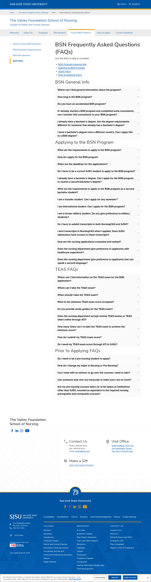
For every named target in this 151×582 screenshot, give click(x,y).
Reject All (115, 577)
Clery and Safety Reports (87, 540)
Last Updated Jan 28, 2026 (20, 553)
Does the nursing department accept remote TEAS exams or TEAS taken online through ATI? (95, 317)
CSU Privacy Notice (75, 579)
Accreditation (63, 517)
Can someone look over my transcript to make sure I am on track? (94, 379)
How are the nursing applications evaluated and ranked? (89, 241)
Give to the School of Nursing (81, 465)
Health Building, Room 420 (123, 446)
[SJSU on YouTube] (85, 507)
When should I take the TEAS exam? (78, 294)
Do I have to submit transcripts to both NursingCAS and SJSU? (93, 224)
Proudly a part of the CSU (19, 542)
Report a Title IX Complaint (122, 548)
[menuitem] (14, 32)
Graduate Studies (51, 540)
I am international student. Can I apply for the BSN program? (91, 206)
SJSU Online (18, 535)
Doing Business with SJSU (121, 537)
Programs (43, 32)
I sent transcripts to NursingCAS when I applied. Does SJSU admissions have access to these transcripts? (91, 232)
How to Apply (103, 32)
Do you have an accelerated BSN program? (82, 103)
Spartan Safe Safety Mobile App (90, 565)
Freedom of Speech (85, 558)
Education (48, 533)
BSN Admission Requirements (27, 49)
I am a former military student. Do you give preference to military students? (94, 215)
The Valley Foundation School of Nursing (33, 13)
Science (47, 558)
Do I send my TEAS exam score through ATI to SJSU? (88, 344)
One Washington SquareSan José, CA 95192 (21, 524)
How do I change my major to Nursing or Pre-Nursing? (88, 365)
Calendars (81, 548)
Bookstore (81, 544)
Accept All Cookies (130, 577)
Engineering (49, 537)
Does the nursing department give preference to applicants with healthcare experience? (93, 250)
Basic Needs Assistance (86, 537)
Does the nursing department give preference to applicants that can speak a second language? (96, 261)
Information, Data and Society (56, 548)
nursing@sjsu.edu (82, 451)
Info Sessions (60, 32)
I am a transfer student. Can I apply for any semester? (88, 199)
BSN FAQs (18, 61)
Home (12, 13)
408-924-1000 (18, 528)
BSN (53, 13)
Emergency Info (116, 540)
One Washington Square (122, 448)
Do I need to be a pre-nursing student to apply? (84, 358)
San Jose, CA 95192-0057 (122, 451)
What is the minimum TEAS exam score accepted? (86, 301)
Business (47, 530)
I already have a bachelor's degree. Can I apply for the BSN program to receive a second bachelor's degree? (95, 179)
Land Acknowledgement (100, 517)
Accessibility (49, 517)
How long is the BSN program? (75, 96)
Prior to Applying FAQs (70, 75)
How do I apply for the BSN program (78, 157)
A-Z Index (81, 530)
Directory (114, 533)
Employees (81, 555)
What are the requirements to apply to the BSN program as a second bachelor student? (96, 190)
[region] (75, 578)
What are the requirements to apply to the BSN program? (89, 150)
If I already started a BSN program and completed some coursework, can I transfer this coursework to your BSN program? (96, 112)
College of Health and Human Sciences (30, 24)
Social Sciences (50, 562)
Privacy (117, 517)
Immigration (82, 562)
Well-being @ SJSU (85, 569)
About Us (28, 32)
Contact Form (116, 530)
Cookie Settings (129, 517)
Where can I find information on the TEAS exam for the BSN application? (91, 278)
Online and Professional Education (58, 555)
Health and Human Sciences (55, 544)
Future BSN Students (81, 32)
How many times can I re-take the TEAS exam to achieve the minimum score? (91, 328)
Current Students (124, 32)
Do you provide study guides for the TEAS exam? (85, 309)
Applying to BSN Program (71, 68)
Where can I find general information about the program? (89, 89)
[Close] (147, 578)
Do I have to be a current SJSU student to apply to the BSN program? (96, 171)
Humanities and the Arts (54, 551)
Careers (80, 551)
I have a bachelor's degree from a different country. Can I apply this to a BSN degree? (95, 133)
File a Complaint (117, 544)
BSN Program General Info (72, 64)
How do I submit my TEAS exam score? (80, 337)
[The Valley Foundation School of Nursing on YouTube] (27, 430)
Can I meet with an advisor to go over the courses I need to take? (94, 372)
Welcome (14, 32)
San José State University (29, 4)
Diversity (84, 517)
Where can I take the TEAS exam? (76, 287)
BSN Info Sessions (21, 55)
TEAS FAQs (64, 71)
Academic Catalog (84, 533)
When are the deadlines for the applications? (83, 164)
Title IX (74, 517)
